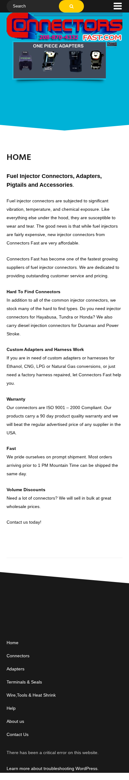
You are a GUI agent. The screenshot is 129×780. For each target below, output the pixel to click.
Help (11, 708)
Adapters (15, 668)
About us (15, 721)
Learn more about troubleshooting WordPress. (53, 768)
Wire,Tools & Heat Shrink (31, 695)
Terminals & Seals (24, 681)
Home (12, 642)
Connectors (18, 655)
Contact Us (17, 734)
